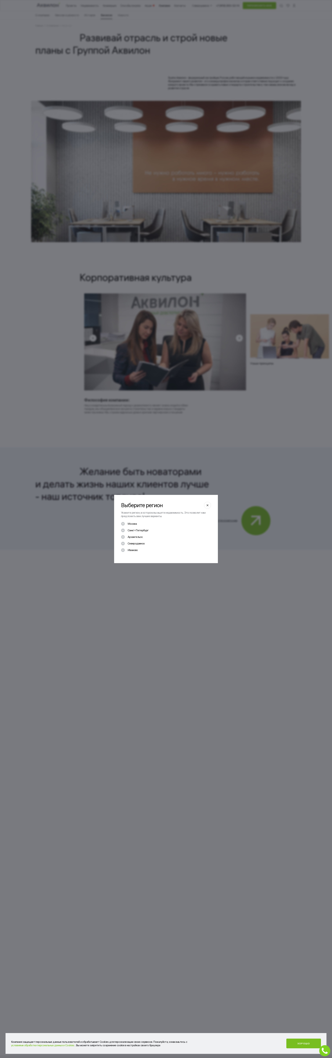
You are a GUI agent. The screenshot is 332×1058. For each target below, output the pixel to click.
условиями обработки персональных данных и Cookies (43, 1045)
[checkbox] (129, 524)
